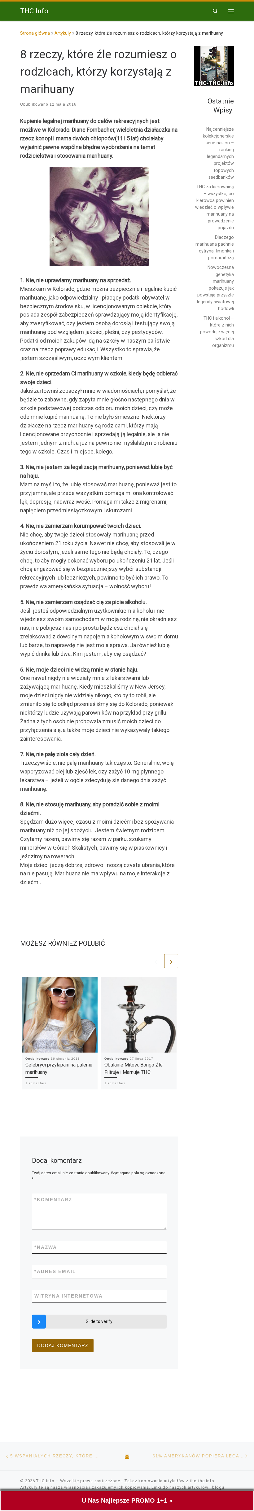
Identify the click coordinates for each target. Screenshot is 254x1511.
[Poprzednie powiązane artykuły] (156, 961)
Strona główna (35, 33)
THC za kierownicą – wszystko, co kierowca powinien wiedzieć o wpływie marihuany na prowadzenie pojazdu (214, 207)
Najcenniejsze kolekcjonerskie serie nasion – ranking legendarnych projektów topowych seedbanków (218, 153)
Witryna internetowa (68, 1296)
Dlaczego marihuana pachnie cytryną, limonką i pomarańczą (214, 247)
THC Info (45, 1480)
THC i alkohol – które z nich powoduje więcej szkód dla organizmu (217, 332)
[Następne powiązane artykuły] (171, 961)
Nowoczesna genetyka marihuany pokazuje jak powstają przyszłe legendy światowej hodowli (215, 288)
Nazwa (45, 1247)
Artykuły (63, 33)
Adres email (55, 1271)
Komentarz (53, 1199)
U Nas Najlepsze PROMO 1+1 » (127, 1500)
